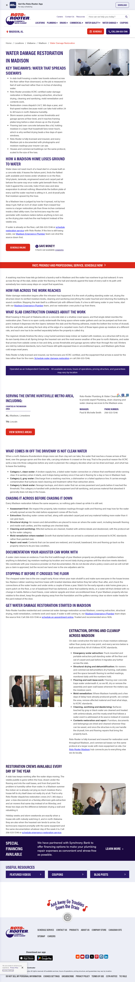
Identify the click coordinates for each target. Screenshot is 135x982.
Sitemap (41, 936)
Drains (64, 22)
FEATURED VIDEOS (20, 874)
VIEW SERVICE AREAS (20, 432)
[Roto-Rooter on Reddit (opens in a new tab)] (78, 957)
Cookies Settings (51, 976)
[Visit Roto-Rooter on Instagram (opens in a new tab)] (127, 394)
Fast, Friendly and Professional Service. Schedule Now (67, 265)
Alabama (31, 43)
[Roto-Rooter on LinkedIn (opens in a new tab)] (106, 957)
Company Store (99, 929)
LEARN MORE (113, 848)
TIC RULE (123, 976)
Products (74, 929)
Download (122, 4)
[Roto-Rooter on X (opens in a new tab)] (92, 957)
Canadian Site (115, 929)
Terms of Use (98, 976)
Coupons (124, 22)
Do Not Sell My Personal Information (23, 976)
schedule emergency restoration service (41, 832)
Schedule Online (18, 247)
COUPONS (57, 874)
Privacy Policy (83, 976)
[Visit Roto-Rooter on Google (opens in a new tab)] (118, 394)
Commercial (76, 22)
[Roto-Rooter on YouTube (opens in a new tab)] (82, 957)
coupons (59, 249)
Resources (80, 16)
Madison (43, 43)
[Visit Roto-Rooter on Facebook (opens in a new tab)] (123, 394)
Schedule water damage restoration (51, 358)
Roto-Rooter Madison (79, 749)
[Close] (22, 968)
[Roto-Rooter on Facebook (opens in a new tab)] (87, 957)
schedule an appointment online (57, 617)
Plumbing (52, 22)
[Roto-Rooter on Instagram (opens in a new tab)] (101, 957)
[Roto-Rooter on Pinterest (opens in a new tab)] (97, 957)
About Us (85, 929)
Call (119, 31)
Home (8, 43)
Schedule (97, 31)
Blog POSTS (101, 874)
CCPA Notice (111, 976)
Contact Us (69, 16)
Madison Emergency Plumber (30, 233)
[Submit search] (126, 16)
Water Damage (110, 22)
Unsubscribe (68, 976)
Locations (40, 22)
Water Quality (92, 22)
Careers (60, 16)
